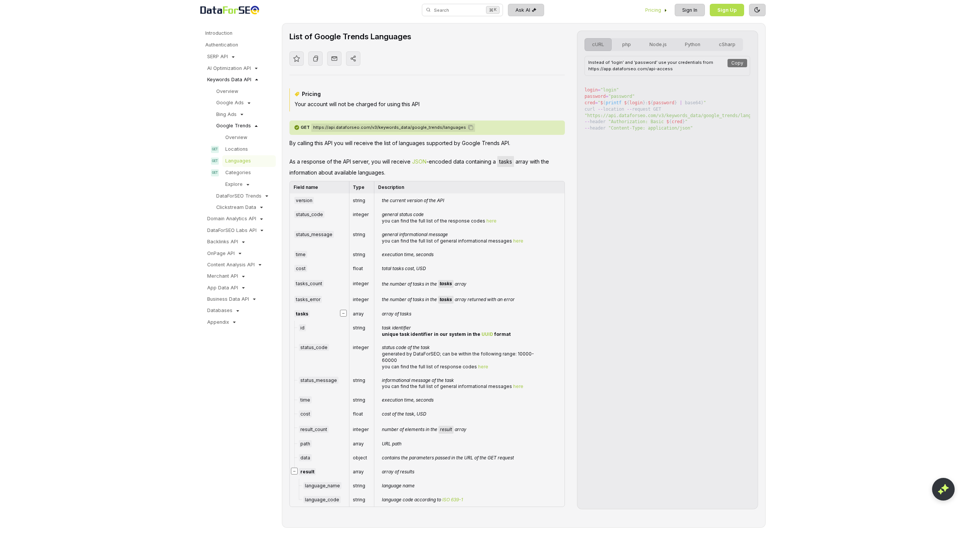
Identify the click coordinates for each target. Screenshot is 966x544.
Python (692, 44)
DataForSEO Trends (238, 196)
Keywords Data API (229, 79)
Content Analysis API (231, 264)
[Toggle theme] (757, 10)
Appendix (218, 322)
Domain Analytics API (231, 218)
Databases (219, 310)
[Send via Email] (334, 58)
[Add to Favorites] (296, 58)
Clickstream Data (236, 207)
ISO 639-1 (452, 499)
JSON (419, 161)
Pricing (653, 10)
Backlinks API (222, 241)
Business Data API (228, 299)
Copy (737, 63)
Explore (234, 184)
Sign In (689, 10)
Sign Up (727, 10)
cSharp (727, 44)
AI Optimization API (229, 68)
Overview (227, 91)
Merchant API (222, 276)
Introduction (218, 33)
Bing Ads (226, 114)
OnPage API (221, 253)
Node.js (658, 44)
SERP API (217, 56)
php (626, 44)
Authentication (221, 45)
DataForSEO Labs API (232, 230)
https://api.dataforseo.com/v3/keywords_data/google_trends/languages (389, 127)
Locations (236, 149)
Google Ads (230, 102)
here (491, 221)
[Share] (353, 58)
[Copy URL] (315, 58)
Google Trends (233, 125)
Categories (238, 172)
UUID (487, 334)
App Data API (222, 288)
